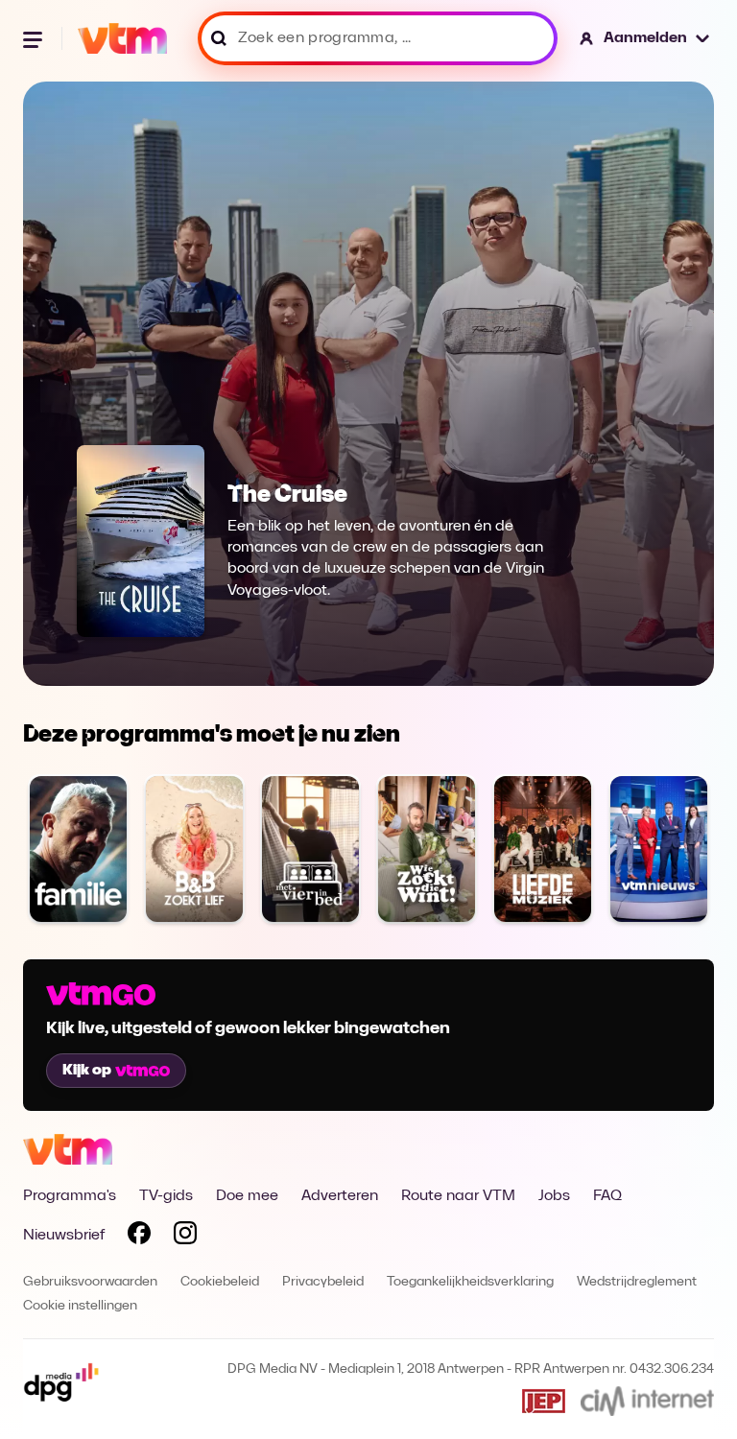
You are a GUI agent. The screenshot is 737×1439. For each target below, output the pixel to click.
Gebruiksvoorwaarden (90, 1282)
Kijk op (86, 1070)
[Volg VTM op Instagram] (185, 1236)
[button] (645, 38)
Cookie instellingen (80, 1306)
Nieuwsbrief (64, 1235)
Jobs (554, 1196)
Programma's (69, 1196)
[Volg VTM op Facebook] (139, 1236)
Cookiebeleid (219, 1282)
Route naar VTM (458, 1196)
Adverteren (339, 1196)
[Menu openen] (34, 38)
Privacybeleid (323, 1282)
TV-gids (166, 1196)
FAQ (607, 1196)
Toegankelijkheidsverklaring (470, 1282)
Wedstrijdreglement (637, 1282)
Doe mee (247, 1196)
